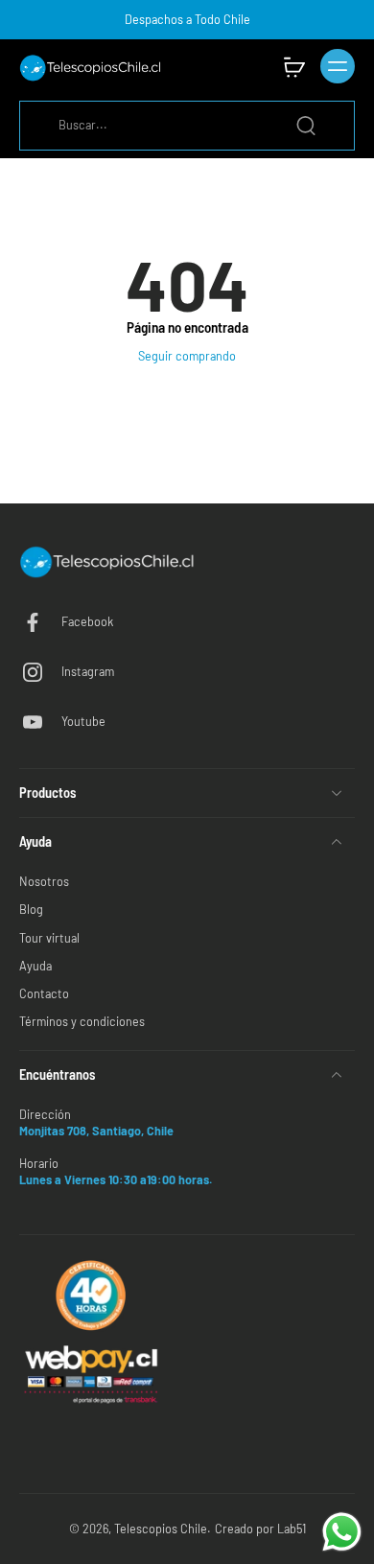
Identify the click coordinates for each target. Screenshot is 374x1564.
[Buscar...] (305, 125)
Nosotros (44, 881)
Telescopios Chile (160, 1528)
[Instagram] (40, 672)
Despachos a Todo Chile (187, 19)
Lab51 (291, 1528)
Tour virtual (49, 937)
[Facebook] (40, 622)
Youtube (83, 721)
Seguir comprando (187, 355)
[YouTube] (40, 722)
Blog (31, 909)
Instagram (87, 671)
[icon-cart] (293, 66)
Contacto (44, 993)
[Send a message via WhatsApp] (341, 1531)
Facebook (87, 621)
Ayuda (35, 965)
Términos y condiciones (82, 1021)
